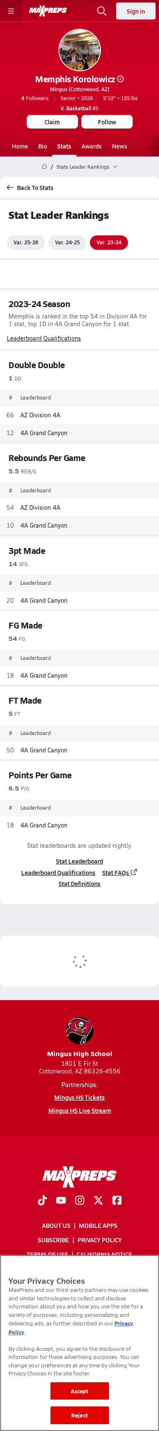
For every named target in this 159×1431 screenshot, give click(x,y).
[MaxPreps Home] (48, 11)
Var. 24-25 (67, 242)
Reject (79, 1415)
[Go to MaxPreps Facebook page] (117, 1201)
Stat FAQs (115, 872)
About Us (56, 1225)
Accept (80, 1391)
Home (20, 146)
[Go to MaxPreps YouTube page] (61, 1201)
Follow (107, 121)
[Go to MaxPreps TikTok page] (42, 1201)
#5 (79, 108)
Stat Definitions (79, 883)
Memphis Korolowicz (75, 79)
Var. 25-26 (26, 242)
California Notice (104, 1254)
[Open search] (102, 11)
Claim (52, 121)
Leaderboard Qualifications (44, 338)
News (119, 146)
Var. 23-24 (109, 242)
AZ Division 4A (40, 415)
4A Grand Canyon (43, 433)
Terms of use (47, 1254)
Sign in (136, 11)
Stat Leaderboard (79, 861)
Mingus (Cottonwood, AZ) (79, 89)
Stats (64, 146)
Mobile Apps (98, 1225)
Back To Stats (35, 187)
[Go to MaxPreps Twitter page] (98, 1201)
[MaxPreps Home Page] (44, 166)
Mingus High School (79, 1053)
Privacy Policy (100, 1239)
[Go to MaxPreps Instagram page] (80, 1201)
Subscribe (53, 1239)
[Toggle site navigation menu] (11, 11)
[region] (79, 1343)
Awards (91, 146)
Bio (42, 146)
